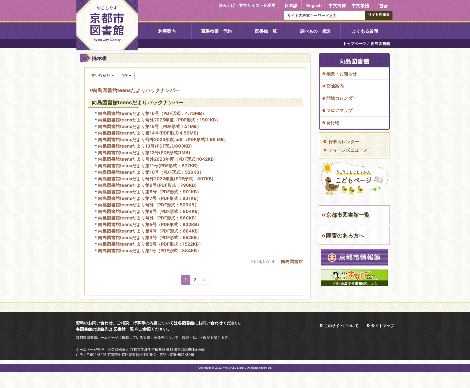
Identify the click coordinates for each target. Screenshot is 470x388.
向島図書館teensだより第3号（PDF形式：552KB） (149, 237)
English (314, 5)
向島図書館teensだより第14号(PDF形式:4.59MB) (148, 133)
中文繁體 (360, 5)
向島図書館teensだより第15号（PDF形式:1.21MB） (149, 126)
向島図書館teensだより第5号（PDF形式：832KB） (150, 224)
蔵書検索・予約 (216, 31)
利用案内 (167, 31)
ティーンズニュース (348, 150)
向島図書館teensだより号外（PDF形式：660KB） (148, 218)
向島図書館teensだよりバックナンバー (136, 90)
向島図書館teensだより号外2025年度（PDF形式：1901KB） (159, 120)
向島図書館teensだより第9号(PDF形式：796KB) (147, 185)
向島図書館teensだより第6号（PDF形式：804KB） (150, 211)
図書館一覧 (266, 31)
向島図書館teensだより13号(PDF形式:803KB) (145, 146)
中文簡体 (337, 5)
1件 (125, 75)
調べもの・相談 (315, 31)
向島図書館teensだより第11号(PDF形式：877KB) (148, 165)
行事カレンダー (344, 141)
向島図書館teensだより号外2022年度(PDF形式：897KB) (156, 178)
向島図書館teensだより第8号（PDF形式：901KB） (149, 191)
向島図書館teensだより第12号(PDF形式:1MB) (144, 152)
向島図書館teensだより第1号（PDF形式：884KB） (149, 250)
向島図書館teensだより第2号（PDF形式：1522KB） (150, 244)
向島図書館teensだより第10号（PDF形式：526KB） (151, 172)
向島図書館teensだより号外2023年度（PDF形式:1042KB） (158, 159)
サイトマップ (382, 325)
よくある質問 (365, 31)
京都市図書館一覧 (348, 215)
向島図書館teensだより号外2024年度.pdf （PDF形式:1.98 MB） (163, 139)
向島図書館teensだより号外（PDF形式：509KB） (148, 204)
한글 (383, 5)
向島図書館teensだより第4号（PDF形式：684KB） (150, 231)
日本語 (291, 5)
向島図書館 (292, 261)
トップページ (354, 43)
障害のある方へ (345, 235)
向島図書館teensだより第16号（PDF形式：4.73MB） (152, 113)
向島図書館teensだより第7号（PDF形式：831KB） (149, 198)
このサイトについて (341, 325)
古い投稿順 (101, 75)
